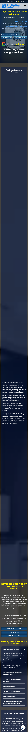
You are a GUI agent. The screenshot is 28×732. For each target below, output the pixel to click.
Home (6, 17)
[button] (25, 6)
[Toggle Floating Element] (23, 727)
